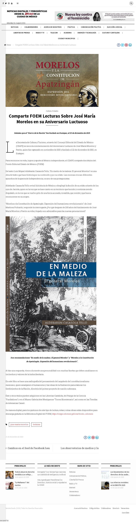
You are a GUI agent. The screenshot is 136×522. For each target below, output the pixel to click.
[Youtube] (11, 3)
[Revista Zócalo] (27, 15)
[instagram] (9, 3)
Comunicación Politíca (91, 27)
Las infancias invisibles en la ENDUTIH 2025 (119, 483)
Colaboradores (31, 27)
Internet (72, 487)
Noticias (14, 27)
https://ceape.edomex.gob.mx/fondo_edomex (72, 414)
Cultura (49, 111)
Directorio (116, 508)
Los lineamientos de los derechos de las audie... (119, 473)
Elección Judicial (114, 27)
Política (71, 27)
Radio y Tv (40, 33)
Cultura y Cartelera (111, 33)
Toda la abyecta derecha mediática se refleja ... (24, 473)
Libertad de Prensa (22, 33)
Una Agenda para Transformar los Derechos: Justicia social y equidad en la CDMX (52, 482)
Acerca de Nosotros (52, 27)
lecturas (36, 424)
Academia (67, 33)
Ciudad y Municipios (66, 38)
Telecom (54, 33)
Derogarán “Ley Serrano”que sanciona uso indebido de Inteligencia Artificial (51, 473)
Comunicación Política (77, 476)
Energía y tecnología (87, 33)
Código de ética (94, 508)
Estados (55, 111)
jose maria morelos (19, 424)
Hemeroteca (73, 491)
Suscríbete (125, 513)
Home (9, 45)
